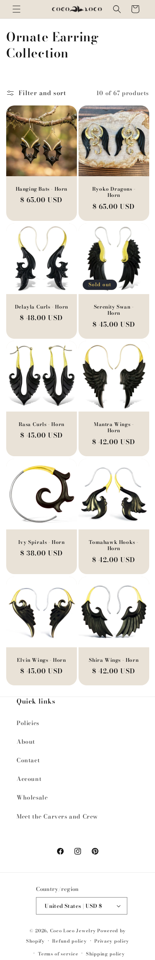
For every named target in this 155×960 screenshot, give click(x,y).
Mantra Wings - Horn (114, 427)
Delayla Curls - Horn (41, 306)
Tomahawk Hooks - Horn (113, 545)
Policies (28, 723)
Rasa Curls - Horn (41, 424)
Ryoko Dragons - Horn (113, 192)
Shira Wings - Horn (113, 659)
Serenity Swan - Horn (113, 309)
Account (29, 778)
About (26, 741)
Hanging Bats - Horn (41, 189)
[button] (16, 9)
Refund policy (69, 941)
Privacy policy (111, 941)
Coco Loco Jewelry (73, 930)
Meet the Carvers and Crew (57, 816)
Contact (28, 760)
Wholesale (32, 797)
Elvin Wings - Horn (41, 659)
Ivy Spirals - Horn (41, 542)
